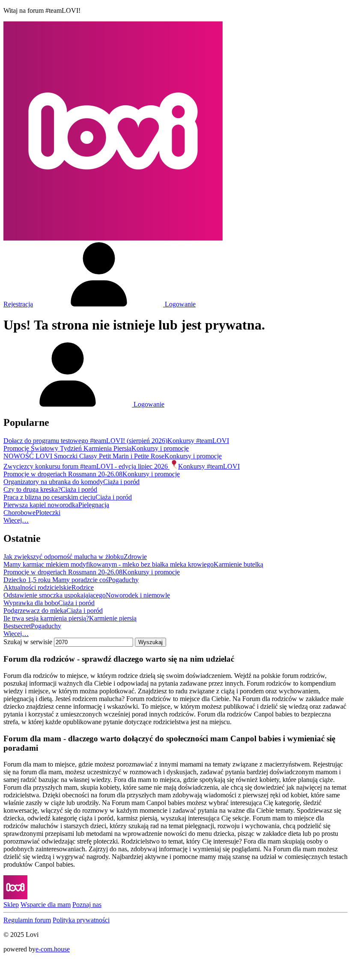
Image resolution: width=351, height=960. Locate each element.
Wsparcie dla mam (46, 904)
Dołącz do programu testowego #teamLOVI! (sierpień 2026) (85, 440)
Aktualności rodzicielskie (37, 587)
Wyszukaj (150, 642)
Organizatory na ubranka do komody (53, 481)
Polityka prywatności (81, 920)
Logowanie (179, 304)
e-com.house (53, 949)
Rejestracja (18, 304)
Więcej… (16, 520)
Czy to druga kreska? (32, 489)
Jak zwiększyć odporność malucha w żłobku (63, 556)
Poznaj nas (86, 904)
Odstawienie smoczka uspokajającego (54, 595)
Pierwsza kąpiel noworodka (40, 504)
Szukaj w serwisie (27, 641)
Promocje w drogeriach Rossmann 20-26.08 (62, 474)
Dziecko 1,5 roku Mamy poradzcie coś (55, 579)
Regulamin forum (27, 920)
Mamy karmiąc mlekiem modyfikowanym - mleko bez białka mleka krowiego (108, 564)
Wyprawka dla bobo (30, 602)
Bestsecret (17, 626)
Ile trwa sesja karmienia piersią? (46, 618)
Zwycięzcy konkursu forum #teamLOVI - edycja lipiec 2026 (86, 466)
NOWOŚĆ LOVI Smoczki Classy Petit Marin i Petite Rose (83, 456)
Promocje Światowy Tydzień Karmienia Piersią (67, 448)
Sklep (11, 904)
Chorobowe (19, 512)
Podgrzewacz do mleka (34, 610)
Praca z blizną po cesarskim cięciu (49, 497)
